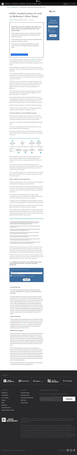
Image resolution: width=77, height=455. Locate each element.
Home (8, 7)
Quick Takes (28, 3)
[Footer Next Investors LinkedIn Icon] (74, 450)
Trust (39, 3)
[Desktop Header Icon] (3, 4)
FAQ (3, 402)
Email (12, 271)
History (3, 400)
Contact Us (4, 392)
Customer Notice (25, 392)
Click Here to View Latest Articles (19, 54)
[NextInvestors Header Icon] (38, 1)
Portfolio (7, 3)
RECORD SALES (12, 264)
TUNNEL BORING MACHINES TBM (16, 263)
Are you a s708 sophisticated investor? (51, 29)
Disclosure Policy (24, 324)
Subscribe (26, 279)
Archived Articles (14, 7)
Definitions (4, 405)
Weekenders (22, 3)
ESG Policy (23, 400)
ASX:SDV (34, 59)
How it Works (5, 397)
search (73, 4)
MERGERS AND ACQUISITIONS (19, 262)
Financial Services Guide (27, 397)
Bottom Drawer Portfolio (8, 410)
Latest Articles (15, 3)
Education (34, 3)
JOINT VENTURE (30, 262)
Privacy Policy (24, 402)
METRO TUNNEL (38, 262)
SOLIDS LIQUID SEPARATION (31, 263)
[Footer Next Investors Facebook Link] (68, 450)
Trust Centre (5, 395)
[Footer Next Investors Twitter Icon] (71, 450)
